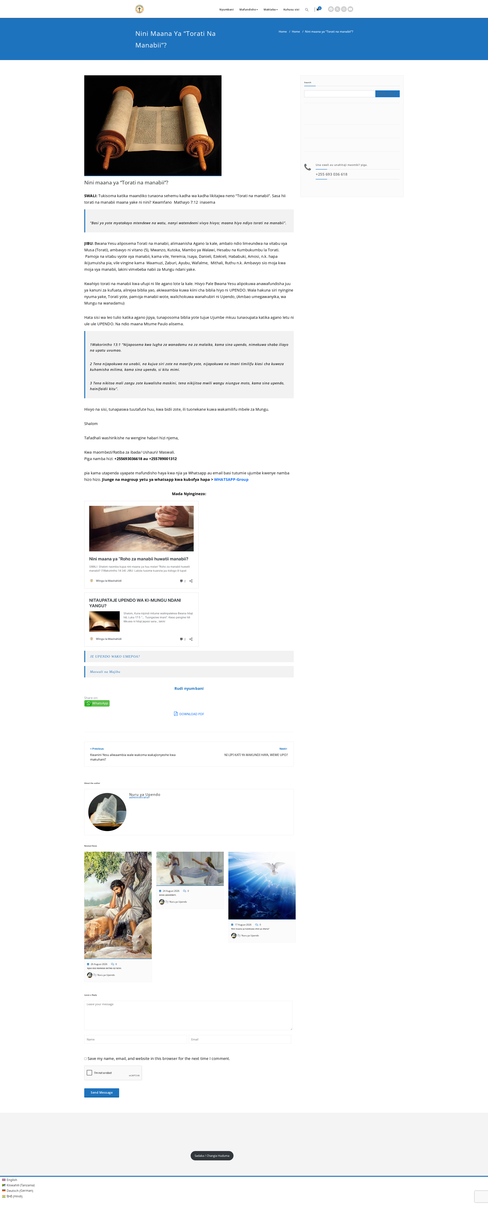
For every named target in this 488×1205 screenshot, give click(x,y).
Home (283, 31)
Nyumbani (226, 9)
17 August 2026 (243, 924)
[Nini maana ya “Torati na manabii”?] (153, 127)
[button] (307, 9)
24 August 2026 (171, 891)
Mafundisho (247, 9)
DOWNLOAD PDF (191, 714)
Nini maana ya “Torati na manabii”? (126, 182)
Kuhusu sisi (291, 9)
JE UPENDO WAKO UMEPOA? (115, 656)
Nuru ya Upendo (106, 975)
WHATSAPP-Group (231, 479)
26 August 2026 (99, 964)
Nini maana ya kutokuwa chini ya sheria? (250, 928)
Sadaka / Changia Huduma (212, 1156)
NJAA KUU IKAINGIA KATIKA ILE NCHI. (104, 968)
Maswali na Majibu (105, 672)
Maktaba (270, 9)
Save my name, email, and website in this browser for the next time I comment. (159, 1058)
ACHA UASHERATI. (167, 895)
